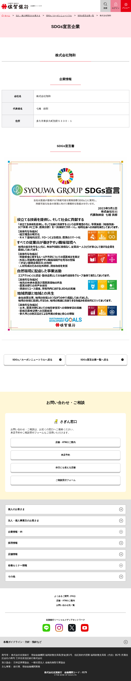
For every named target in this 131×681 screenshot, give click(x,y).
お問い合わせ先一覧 (65, 605)
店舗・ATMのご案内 (65, 442)
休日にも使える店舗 (66, 467)
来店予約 (65, 455)
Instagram (59, 628)
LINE (46, 628)
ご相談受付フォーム (66, 480)
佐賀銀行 (15, 6)
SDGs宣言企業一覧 (86, 16)
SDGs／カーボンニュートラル (59, 16)
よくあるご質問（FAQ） (65, 596)
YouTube (85, 628)
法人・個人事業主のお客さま (28, 16)
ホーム (7, 16)
